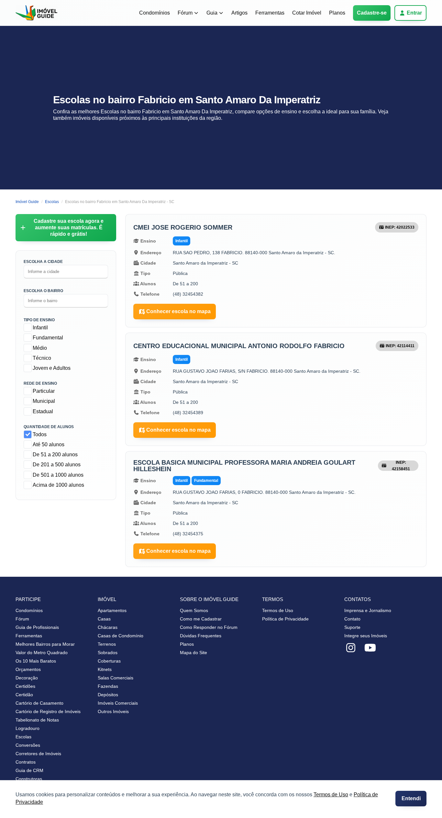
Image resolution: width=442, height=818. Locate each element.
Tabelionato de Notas (37, 719)
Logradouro (27, 728)
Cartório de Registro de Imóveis (48, 711)
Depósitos (108, 694)
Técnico (42, 358)
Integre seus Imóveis (365, 635)
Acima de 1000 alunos (58, 485)
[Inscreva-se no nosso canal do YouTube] (370, 648)
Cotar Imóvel (306, 13)
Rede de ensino (40, 383)
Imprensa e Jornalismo (367, 610)
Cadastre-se (372, 13)
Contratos (26, 762)
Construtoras (29, 778)
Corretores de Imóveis (38, 753)
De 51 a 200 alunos (55, 454)
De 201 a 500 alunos (57, 464)
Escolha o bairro (43, 291)
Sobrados (107, 652)
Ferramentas (269, 13)
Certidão (24, 694)
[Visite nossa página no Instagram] (350, 648)
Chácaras (107, 627)
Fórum (185, 13)
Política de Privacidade (285, 618)
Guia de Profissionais (37, 627)
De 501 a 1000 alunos (58, 475)
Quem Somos (194, 610)
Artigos (239, 13)
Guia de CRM (29, 770)
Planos (337, 13)
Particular (44, 391)
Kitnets (105, 669)
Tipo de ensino (39, 320)
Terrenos (107, 644)
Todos (40, 434)
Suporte (352, 627)
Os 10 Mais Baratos (36, 661)
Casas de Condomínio (120, 635)
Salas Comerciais (115, 677)
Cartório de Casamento (39, 703)
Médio (40, 348)
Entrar (414, 13)
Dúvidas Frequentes (200, 635)
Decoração (27, 677)
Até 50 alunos (48, 444)
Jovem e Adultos (52, 368)
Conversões (28, 745)
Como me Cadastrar (201, 618)
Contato (352, 618)
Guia (211, 13)
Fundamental (48, 337)
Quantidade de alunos (49, 427)
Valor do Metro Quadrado (42, 652)
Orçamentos (28, 669)
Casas (104, 618)
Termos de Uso (331, 794)
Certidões (25, 686)
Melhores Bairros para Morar (45, 644)
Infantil (40, 327)
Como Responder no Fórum (209, 627)
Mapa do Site (193, 652)
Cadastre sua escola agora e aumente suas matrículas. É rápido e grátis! (69, 227)
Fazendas (108, 686)
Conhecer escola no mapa (178, 311)
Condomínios (154, 13)
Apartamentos (112, 610)
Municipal (44, 401)
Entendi (411, 798)
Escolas (23, 736)
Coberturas (109, 661)
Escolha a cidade (43, 261)
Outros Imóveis (113, 711)
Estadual (43, 411)
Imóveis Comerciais (118, 703)
